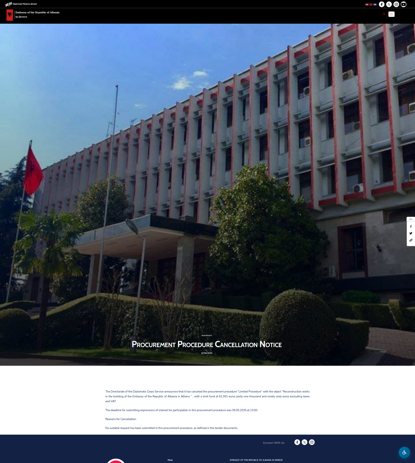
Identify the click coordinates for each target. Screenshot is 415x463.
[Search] (384, 14)
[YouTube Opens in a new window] (403, 4)
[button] (410, 240)
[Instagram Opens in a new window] (396, 4)
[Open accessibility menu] (404, 452)
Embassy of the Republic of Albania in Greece (37, 14)
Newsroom (207, 336)
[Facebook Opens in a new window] (381, 4)
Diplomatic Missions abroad (25, 4)
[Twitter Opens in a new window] (388, 4)
